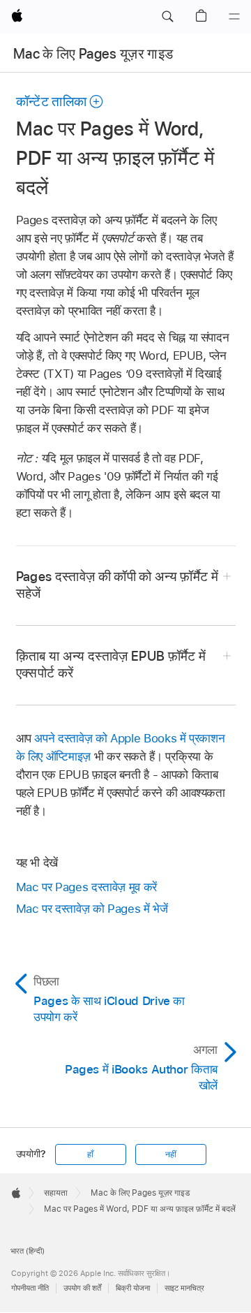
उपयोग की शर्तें (82, 1288)
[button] (167, 17)
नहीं (170, 1154)
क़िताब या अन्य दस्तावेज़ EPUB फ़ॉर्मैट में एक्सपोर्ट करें (111, 664)
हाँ (90, 1154)
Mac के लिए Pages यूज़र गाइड (93, 53)
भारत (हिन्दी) (27, 1251)
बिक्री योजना (133, 1288)
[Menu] (234, 17)
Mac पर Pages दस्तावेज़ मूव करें (86, 887)
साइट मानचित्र (184, 1288)
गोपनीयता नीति (30, 1288)
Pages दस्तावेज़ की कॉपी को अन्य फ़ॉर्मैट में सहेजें (117, 585)
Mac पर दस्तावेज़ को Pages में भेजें (92, 909)
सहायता (56, 1193)
